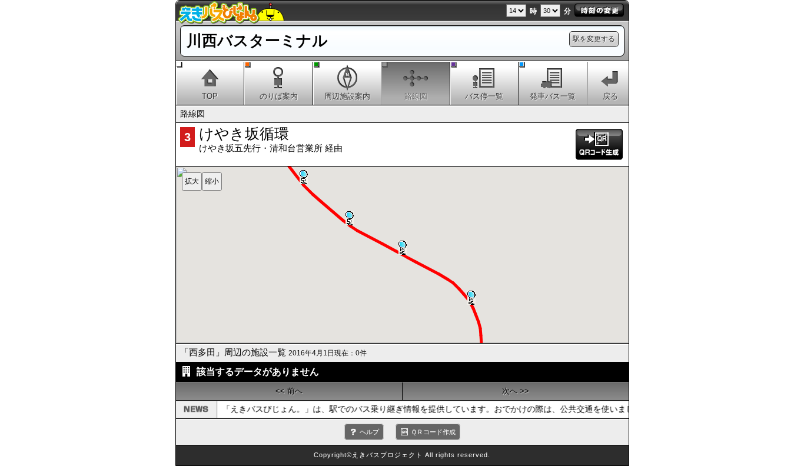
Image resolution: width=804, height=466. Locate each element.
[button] (471, 298)
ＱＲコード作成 (433, 431)
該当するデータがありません (258, 372)
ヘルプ (369, 431)
